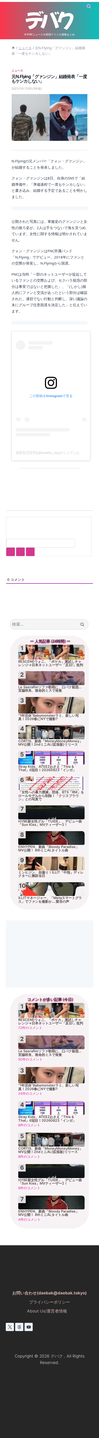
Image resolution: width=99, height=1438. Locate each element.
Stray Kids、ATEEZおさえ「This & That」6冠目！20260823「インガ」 (47, 768)
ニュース (17, 70)
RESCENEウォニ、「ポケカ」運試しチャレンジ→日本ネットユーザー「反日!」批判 (50, 663)
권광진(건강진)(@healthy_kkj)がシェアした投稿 (51, 453)
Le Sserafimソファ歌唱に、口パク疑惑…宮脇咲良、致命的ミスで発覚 (49, 688)
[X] (10, 1327)
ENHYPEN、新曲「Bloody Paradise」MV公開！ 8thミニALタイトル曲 (48, 848)
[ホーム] (13, 48)
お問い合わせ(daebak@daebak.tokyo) (49, 1293)
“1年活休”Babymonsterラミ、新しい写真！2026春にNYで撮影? (48, 717)
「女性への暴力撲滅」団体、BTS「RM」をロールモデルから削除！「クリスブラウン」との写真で (51, 795)
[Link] (30, 552)
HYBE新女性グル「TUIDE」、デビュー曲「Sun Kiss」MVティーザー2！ (50, 823)
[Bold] (10, 552)
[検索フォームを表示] (88, 6)
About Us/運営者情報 (47, 1311)
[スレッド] (19, 1327)
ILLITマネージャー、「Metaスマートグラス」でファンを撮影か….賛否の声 (50, 899)
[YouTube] (29, 1327)
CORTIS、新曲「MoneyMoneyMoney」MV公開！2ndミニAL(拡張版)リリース (50, 742)
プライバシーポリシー (49, 1302)
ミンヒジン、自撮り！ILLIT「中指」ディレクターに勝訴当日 (51, 874)
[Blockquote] (20, 552)
